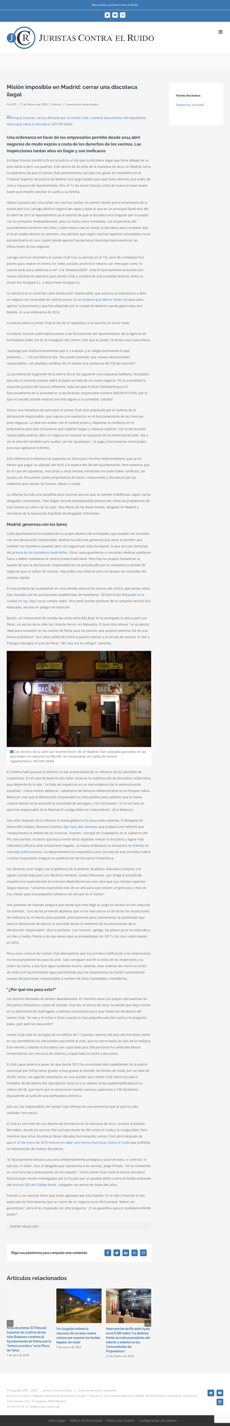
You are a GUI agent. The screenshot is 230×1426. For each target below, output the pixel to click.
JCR (14, 104)
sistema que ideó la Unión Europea (109, 299)
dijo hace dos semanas (80, 827)
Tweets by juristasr (190, 105)
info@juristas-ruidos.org (44, 1406)
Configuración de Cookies (158, 1420)
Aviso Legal (57, 1420)
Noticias (56, 104)
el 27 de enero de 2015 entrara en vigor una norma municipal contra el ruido (71, 1142)
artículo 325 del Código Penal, (34, 1185)
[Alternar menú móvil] (221, 31)
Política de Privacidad (86, 1420)
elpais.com (30, 1226)
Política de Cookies (120, 1420)
